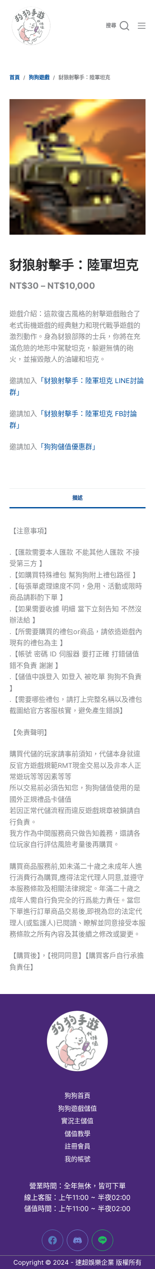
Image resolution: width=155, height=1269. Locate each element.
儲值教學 (77, 1133)
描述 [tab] (77, 498)
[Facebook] (52, 1240)
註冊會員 (77, 1146)
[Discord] (77, 1240)
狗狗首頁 (77, 1095)
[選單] (142, 26)
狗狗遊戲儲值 (77, 1108)
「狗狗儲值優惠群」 (68, 446)
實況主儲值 (77, 1121)
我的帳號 (77, 1159)
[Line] (102, 1240)
